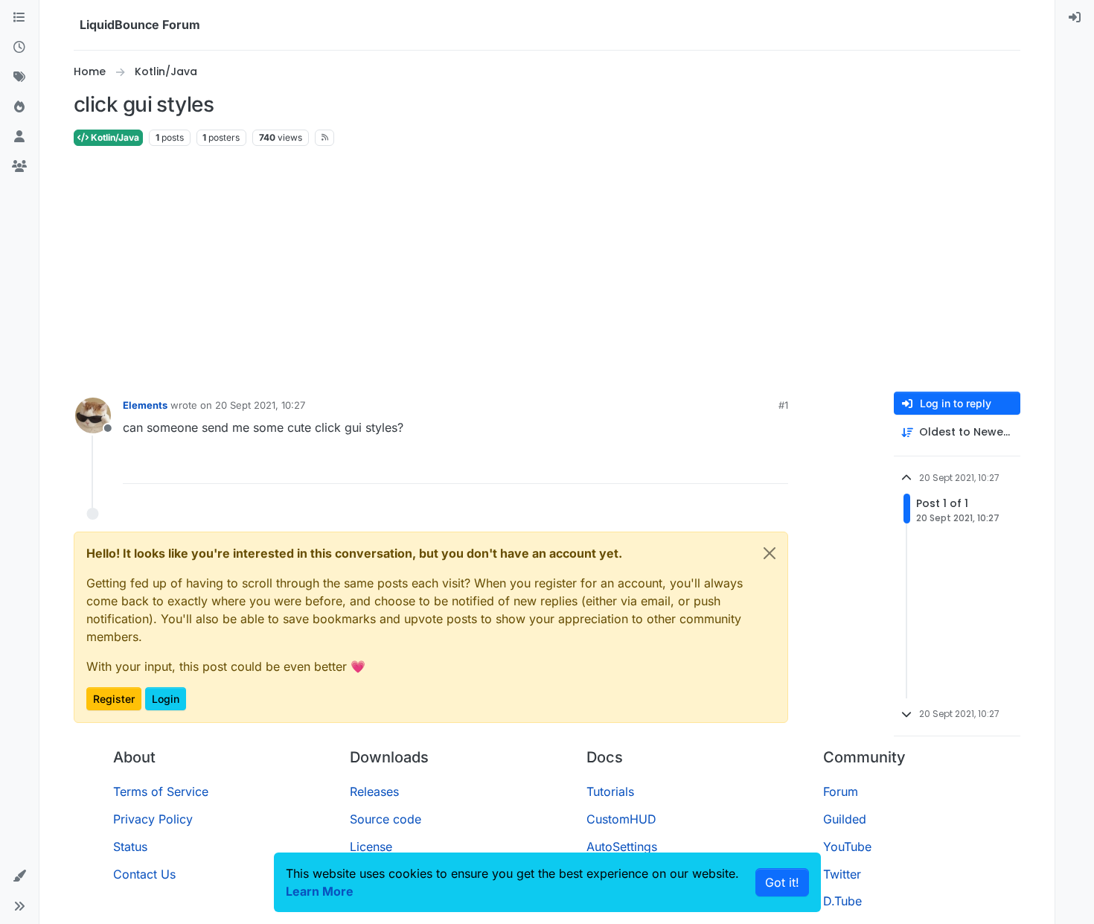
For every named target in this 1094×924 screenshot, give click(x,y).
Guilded (844, 819)
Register (114, 698)
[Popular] (19, 107)
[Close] (769, 553)
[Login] (1074, 18)
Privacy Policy (153, 819)
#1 (783, 405)
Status (130, 846)
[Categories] (19, 18)
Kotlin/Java (114, 137)
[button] (19, 876)
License (371, 846)
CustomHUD (621, 819)
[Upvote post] (751, 465)
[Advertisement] (547, 269)
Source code (385, 819)
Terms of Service (160, 791)
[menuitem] (1074, 18)
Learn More (320, 891)
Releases (374, 791)
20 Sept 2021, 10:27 (260, 405)
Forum (840, 791)
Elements (145, 405)
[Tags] (19, 77)
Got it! (782, 882)
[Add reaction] (723, 465)
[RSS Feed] (325, 138)
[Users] (19, 137)
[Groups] (19, 167)
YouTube (847, 846)
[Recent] (19, 48)
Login (165, 698)
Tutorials (610, 791)
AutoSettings (621, 846)
